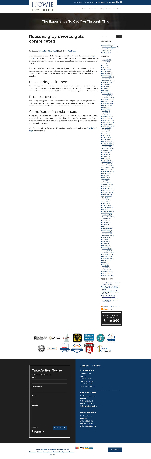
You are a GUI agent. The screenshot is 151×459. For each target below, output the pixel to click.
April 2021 (105, 181)
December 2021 (107, 165)
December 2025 (107, 75)
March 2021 (105, 183)
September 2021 (107, 171)
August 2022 (106, 150)
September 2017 (107, 258)
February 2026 (106, 71)
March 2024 (106, 114)
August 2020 (106, 196)
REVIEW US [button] (115, 449)
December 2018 (107, 232)
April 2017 (105, 268)
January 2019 (106, 230)
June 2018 (105, 241)
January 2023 (106, 141)
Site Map (39, 452)
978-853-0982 (111, 2)
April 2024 (105, 113)
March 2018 (105, 247)
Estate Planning (107, 49)
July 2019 (105, 220)
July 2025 (105, 84)
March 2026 (105, 69)
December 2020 (107, 188)
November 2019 (107, 213)
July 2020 (105, 198)
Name (34, 377)
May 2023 (105, 133)
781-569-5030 (89, 423)
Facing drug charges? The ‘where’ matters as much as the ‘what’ (110, 292)
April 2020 (105, 203)
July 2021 (105, 175)
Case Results (110, 9)
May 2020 (105, 201)
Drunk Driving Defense (109, 47)
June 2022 (105, 154)
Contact (119, 9)
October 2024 (106, 101)
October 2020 (106, 192)
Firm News (105, 52)
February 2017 (106, 271)
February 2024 (106, 116)
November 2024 (107, 99)
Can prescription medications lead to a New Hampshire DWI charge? (111, 300)
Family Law (72, 51)
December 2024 (107, 97)
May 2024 (105, 111)
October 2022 (106, 147)
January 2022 (106, 164)
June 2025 (105, 86)
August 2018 (106, 237)
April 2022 (105, 158)
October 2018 (106, 234)
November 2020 (107, 190)
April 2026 (105, 67)
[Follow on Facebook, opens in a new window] (118, 2)
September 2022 (107, 148)
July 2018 (105, 239)
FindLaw (52, 454)
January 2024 (106, 118)
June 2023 (105, 131)
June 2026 (105, 63)
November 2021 (107, 167)
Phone (34, 396)
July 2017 (105, 262)
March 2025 (105, 92)
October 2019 (106, 215)
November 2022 (107, 145)
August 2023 (106, 128)
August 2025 (106, 82)
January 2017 (106, 273)
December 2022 (107, 143)
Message (35, 405)
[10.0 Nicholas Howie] (65, 352)
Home (77, 9)
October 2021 (106, 169)
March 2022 (105, 160)
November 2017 (107, 254)
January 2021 (106, 186)
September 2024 (107, 103)
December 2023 (107, 120)
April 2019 (105, 226)
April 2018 (105, 245)
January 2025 (106, 96)
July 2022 (105, 152)
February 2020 (106, 207)
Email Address (37, 386)
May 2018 (105, 243)
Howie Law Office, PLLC (48, 51)
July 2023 (105, 130)
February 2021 (106, 184)
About (84, 9)
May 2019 (105, 224)
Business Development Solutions (63, 452)
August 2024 (106, 105)
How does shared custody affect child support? (110, 296)
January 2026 (106, 73)
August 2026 (106, 60)
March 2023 (105, 137)
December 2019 (107, 211)
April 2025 (105, 90)
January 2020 (106, 209)
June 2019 (105, 222)
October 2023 (106, 124)
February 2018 (106, 249)
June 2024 (105, 109)
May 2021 (105, 179)
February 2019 (106, 228)
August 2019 (106, 218)
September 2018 (107, 235)
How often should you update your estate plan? (111, 283)
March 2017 (105, 269)
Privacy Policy (47, 452)
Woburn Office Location (88, 426)
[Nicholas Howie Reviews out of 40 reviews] (77, 352)
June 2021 (105, 177)
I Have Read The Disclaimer (39, 431)
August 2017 (106, 260)
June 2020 (105, 200)
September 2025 (107, 80)
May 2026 (105, 65)
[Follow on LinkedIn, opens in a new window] (121, 2)
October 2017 (106, 256)
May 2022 (105, 156)
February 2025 (106, 94)
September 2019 (107, 217)
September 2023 (107, 126)
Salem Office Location (87, 386)
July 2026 (105, 62)
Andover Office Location (88, 406)
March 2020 (106, 205)
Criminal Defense (107, 45)
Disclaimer (35, 427)
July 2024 (105, 107)
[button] (149, 447)
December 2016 (107, 275)
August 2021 (106, 173)
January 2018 (106, 251)
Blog (101, 9)
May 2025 (105, 88)
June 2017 (105, 264)
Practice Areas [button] (93, 9)
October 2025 (106, 79)
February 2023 (106, 139)
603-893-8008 (100, 2)
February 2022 (106, 162)
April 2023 (105, 135)
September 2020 (107, 194)
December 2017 (107, 252)
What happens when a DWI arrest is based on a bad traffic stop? (111, 287)
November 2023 (107, 122)
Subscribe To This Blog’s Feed (111, 306)
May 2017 (105, 266)
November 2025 (107, 77)
